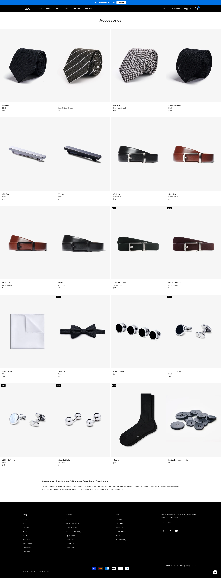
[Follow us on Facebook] (164, 531)
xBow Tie (61, 371)
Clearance (27, 548)
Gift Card (26, 552)
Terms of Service (171, 566)
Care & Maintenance (74, 544)
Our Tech (119, 523)
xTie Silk (5, 105)
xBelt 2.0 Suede (119, 283)
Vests (25, 535)
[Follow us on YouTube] (176, 531)
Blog (118, 535)
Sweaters (26, 539)
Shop (40, 9)
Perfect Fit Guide (72, 523)
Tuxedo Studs (118, 371)
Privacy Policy (185, 566)
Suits (48, 9)
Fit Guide (76, 9)
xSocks (116, 460)
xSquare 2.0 (7, 371)
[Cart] (196, 8)
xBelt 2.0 (116, 194)
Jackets (26, 527)
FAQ (67, 519)
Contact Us (70, 548)
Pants (25, 531)
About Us (88, 9)
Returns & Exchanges (74, 531)
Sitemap (195, 566)
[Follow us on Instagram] (170, 531)
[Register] (195, 523)
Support (187, 9)
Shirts (57, 9)
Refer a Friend (121, 531)
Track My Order (72, 527)
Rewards (119, 527)
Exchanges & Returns (171, 9)
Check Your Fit (71, 539)
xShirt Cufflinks (174, 371)
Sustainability (121, 539)
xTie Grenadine (174, 105)
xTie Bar (5, 194)
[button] (215, 572)
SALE (66, 9)
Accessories (27, 544)
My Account (70, 535)
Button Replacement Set (178, 460)
